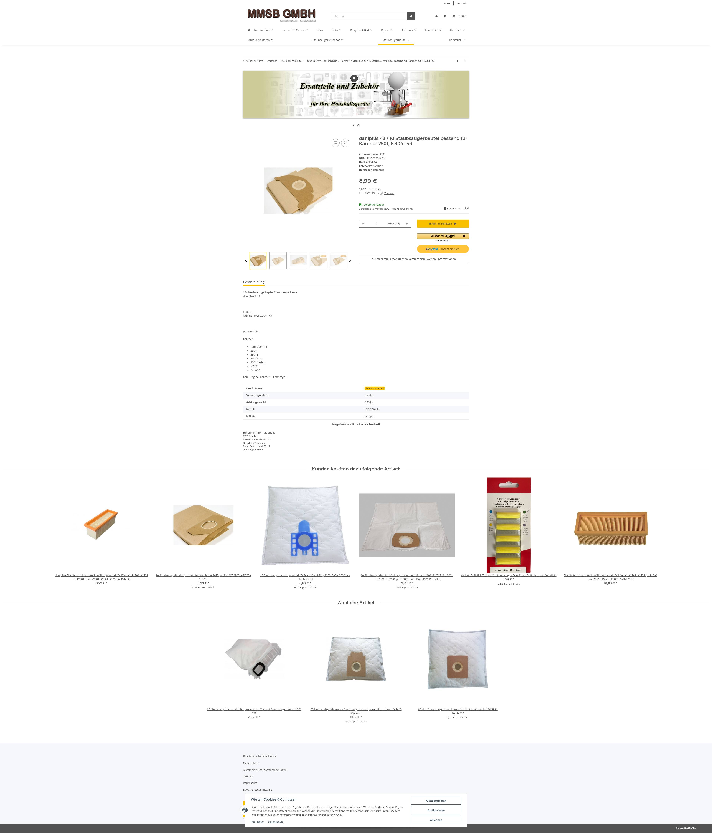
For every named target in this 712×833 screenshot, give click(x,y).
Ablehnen (436, 820)
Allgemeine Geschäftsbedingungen (265, 770)
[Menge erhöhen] (407, 223)
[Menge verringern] (363, 223)
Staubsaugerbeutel (374, 388)
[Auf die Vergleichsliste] (336, 143)
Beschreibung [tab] (254, 282)
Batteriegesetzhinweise (257, 789)
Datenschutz (276, 821)
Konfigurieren (436, 810)
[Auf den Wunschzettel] (345, 143)
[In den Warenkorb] (246, 134)
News (447, 3)
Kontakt (461, 3)
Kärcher (378, 166)
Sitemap (248, 776)
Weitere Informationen (441, 259)
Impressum (257, 821)
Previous (246, 261)
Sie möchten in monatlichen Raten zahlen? (414, 259)
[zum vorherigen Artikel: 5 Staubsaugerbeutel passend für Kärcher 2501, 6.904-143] (457, 61)
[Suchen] (411, 16)
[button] (436, 16)
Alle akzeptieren (436, 800)
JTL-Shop (692, 828)
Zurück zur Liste (254, 60)
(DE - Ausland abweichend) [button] (399, 208)
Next (350, 261)
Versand (389, 193)
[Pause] (354, 78)
